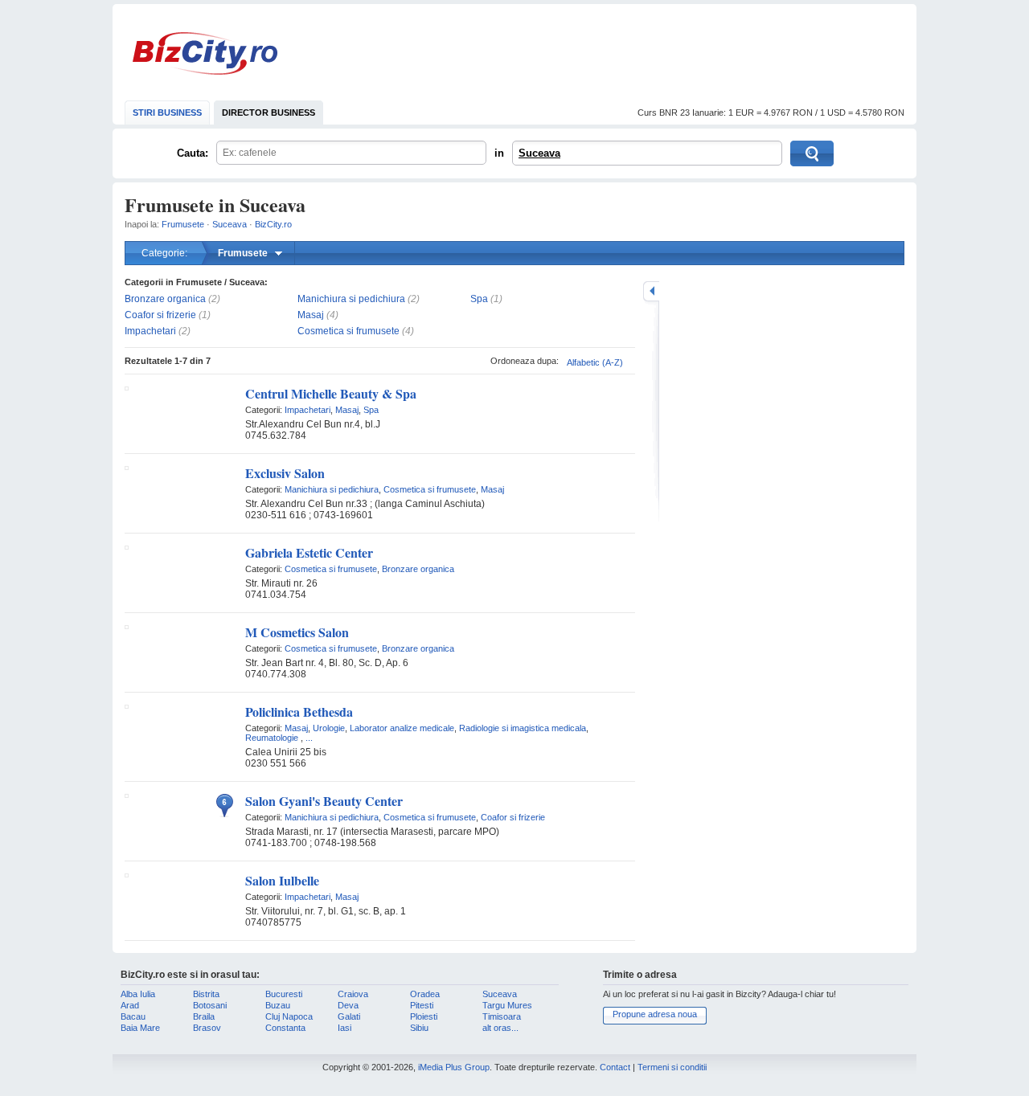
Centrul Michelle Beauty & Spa (330, 393)
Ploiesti (423, 1016)
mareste (651, 291)
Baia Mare (140, 1028)
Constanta (285, 1028)
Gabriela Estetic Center (309, 552)
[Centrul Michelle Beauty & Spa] (127, 387)
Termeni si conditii (672, 1067)
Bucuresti (283, 994)
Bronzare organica (165, 299)
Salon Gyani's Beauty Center (324, 800)
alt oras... (500, 1028)
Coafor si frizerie (160, 315)
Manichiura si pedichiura (351, 299)
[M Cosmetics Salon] (127, 626)
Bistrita (206, 994)
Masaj (310, 315)
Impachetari (150, 331)
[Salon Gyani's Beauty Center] (127, 794)
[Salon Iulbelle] (127, 874)
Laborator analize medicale (402, 728)
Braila (204, 1016)
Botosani (210, 1005)
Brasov (207, 1028)
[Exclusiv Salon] (127, 466)
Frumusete (183, 224)
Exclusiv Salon (285, 473)
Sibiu (419, 1028)
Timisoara (501, 1016)
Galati (349, 1016)
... (309, 737)
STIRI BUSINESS (167, 112)
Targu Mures (507, 1005)
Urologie (329, 728)
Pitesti (421, 1005)
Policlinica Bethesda (299, 711)
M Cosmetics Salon (297, 632)
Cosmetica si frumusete (348, 331)
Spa (479, 299)
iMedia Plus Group (454, 1067)
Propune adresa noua (655, 1014)
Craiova (353, 994)
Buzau (277, 1005)
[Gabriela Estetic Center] (127, 546)
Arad (130, 1005)
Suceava (539, 153)
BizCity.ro (205, 53)
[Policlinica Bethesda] (127, 705)
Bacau (133, 1016)
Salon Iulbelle (282, 880)
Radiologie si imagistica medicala (522, 728)
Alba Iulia (138, 994)
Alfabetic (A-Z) (595, 362)
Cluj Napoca (289, 1016)
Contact (615, 1067)
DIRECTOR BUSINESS (268, 112)
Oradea (425, 994)
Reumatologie (271, 737)
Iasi (344, 1028)
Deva (348, 1005)
